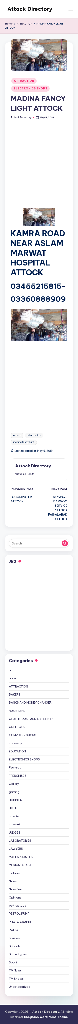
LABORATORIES (20, 841)
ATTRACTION (24, 80)
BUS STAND (17, 711)
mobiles (14, 873)
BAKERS (14, 694)
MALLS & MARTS (21, 857)
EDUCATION (17, 751)
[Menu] (70, 9)
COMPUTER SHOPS (22, 735)
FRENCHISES (17, 776)
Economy (15, 743)
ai (10, 670)
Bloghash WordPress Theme (46, 1017)
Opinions (15, 897)
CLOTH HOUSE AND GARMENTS (31, 719)
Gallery (14, 784)
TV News (15, 970)
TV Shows (16, 979)
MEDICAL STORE (20, 865)
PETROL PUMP (19, 913)
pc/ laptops (17, 905)
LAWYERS (16, 849)
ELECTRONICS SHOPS (30, 88)
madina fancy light (23, 442)
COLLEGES (17, 727)
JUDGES (14, 832)
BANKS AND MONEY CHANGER (30, 702)
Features (15, 767)
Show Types (18, 954)
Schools (14, 946)
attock (17, 435)
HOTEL (14, 808)
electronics (34, 435)
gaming (14, 792)
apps (12, 678)
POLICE (14, 930)
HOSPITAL (16, 800)
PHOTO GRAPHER (21, 922)
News (13, 881)
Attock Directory (29, 9)
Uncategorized (19, 987)
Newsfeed (16, 889)
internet (14, 824)
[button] (24, 474)
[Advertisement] (39, 167)
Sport (13, 962)
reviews (14, 938)
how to (14, 816)
